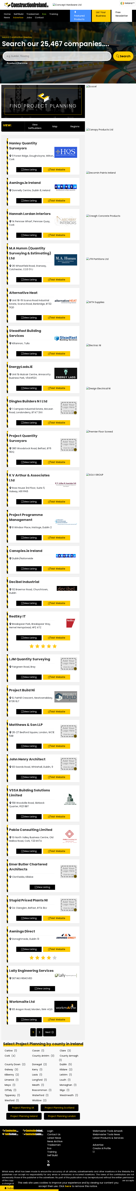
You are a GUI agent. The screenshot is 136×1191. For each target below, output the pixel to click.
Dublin (63, 1064)
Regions (74, 126)
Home (7, 14)
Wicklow (36, 1100)
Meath (36, 1085)
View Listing (30, 169)
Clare (63, 1050)
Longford (37, 1079)
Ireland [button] (129, 3)
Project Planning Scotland (59, 1107)
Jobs (29, 17)
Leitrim (64, 1074)
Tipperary (10, 1095)
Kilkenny (9, 1074)
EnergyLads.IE (21, 366)
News (7, 17)
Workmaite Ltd (22, 1001)
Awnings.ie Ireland (25, 182)
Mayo (8, 1085)
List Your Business (101, 14)
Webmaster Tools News (106, 1134)
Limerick (9, 1079)
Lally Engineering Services (31, 970)
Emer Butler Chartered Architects (28, 867)
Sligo (62, 1090)
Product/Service (17, 63)
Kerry (35, 1069)
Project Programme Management (26, 517)
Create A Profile (102, 1148)
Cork (7, 1055)
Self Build (18, 14)
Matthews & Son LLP (26, 724)
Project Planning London (62, 1116)
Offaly (8, 1090)
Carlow (9, 1050)
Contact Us (53, 1134)
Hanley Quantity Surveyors (23, 146)
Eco (44, 14)
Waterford (38, 1095)
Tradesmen (33, 14)
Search (125, 56)
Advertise (18, 17)
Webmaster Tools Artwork (108, 1131)
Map (54, 126)
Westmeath (67, 1095)
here (68, 1186)
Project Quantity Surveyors (23, 438)
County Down (12, 1064)
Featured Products (79, 17)
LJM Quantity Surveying (29, 659)
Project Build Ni (22, 690)
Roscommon (39, 1090)
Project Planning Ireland (23, 1116)
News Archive (55, 1141)
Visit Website (57, 169)
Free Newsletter (122, 14)
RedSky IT (17, 616)
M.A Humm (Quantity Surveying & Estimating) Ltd (30, 253)
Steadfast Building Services (25, 333)
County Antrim (40, 1055)
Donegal (37, 1064)
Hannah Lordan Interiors (30, 213)
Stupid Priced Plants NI (28, 900)
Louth (63, 1079)
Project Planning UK (23, 1107)
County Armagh (69, 1055)
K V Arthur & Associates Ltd (29, 478)
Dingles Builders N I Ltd (28, 401)
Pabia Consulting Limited (30, 829)
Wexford (9, 1100)
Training (53, 14)
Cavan (36, 1050)
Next (48, 1032)
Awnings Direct (22, 931)
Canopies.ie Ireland (25, 550)
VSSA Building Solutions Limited (29, 793)
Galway (9, 1069)
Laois (35, 1074)
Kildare (63, 1069)
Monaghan (66, 1085)
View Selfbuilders (34, 126)
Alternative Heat (23, 292)
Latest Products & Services (108, 1138)
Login (50, 1131)
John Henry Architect (27, 759)
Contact (39, 17)
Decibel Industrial (24, 581)
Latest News (54, 1138)
